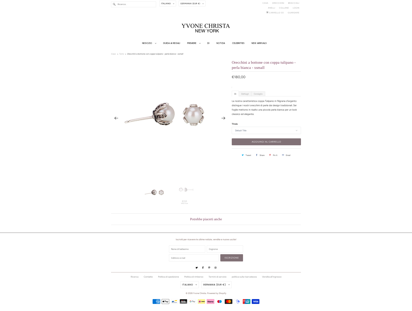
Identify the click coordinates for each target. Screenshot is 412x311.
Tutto (122, 54)
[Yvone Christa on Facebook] (203, 268)
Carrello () (276, 13)
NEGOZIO (147, 43)
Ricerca (134, 276)
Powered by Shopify (216, 293)
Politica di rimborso (193, 276)
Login (296, 8)
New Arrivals (259, 43)
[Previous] (116, 118)
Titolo (235, 124)
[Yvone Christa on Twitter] (197, 268)
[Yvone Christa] (206, 28)
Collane (284, 8)
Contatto (148, 276)
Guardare (293, 13)
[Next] (223, 118)
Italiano (166, 3)
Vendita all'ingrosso (271, 276)
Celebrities (238, 43)
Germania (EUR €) (190, 3)
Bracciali (293, 3)
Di (208, 43)
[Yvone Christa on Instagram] (215, 268)
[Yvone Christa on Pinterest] (209, 268)
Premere (192, 43)
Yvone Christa (199, 293)
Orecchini (278, 3)
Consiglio (258, 94)
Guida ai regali (171, 43)
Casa (265, 3)
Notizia (220, 43)
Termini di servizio (217, 276)
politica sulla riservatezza (244, 276)
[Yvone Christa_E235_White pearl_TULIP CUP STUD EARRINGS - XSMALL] (170, 118)
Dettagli (245, 94)
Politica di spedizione (168, 276)
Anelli (271, 8)
